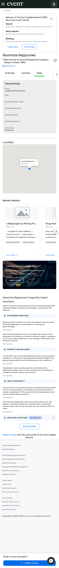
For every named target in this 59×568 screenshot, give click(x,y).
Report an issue (10, 435)
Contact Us (6, 484)
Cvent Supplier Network (11, 445)
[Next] (56, 74)
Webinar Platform (9, 474)
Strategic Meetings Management (15, 467)
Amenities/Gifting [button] (13, 242)
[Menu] (3, 4)
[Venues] (54, 4)
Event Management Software (13, 455)
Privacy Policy (7, 498)
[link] (21, 213)
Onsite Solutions (8, 449)
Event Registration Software (13, 459)
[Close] (51, 19)
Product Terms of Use (10, 502)
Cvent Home (7, 480)
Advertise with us (9, 509)
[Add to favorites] (55, 60)
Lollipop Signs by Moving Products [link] (21, 223)
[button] (29, 168)
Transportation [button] (51, 242)
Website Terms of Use (10, 506)
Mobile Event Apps (9, 463)
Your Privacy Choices (10, 492)
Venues (8, 10)
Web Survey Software (10, 471)
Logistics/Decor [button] (28, 242)
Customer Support (9, 488)
